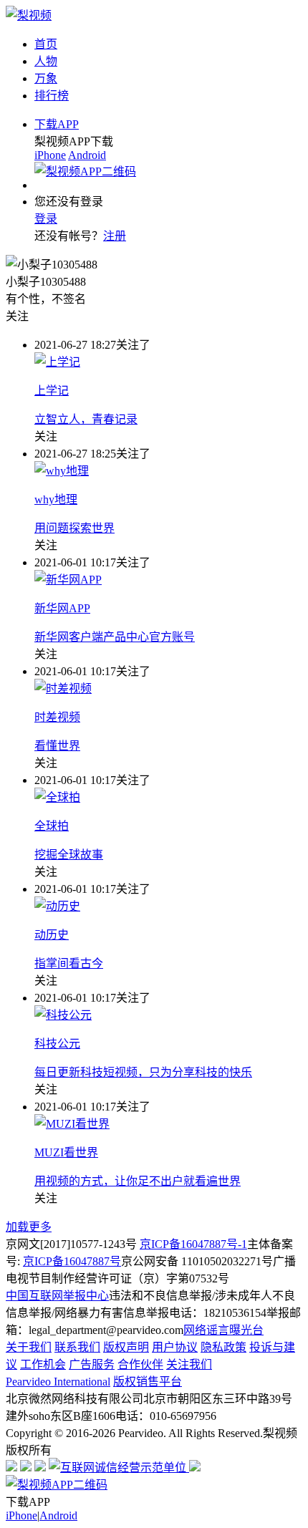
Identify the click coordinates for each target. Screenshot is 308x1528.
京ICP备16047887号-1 (193, 1244)
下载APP (56, 124)
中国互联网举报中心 (57, 1296)
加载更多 (29, 1227)
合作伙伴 (140, 1364)
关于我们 (29, 1347)
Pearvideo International (58, 1381)
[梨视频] (29, 15)
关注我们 (189, 1364)
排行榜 (51, 96)
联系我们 (77, 1347)
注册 (114, 236)
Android (87, 155)
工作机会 (43, 1364)
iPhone (50, 155)
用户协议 (175, 1347)
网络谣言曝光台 (223, 1330)
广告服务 (92, 1364)
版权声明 (126, 1347)
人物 (45, 61)
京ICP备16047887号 (72, 1261)
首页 (45, 44)
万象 (45, 78)
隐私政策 (223, 1347)
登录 (45, 219)
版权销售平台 (147, 1381)
